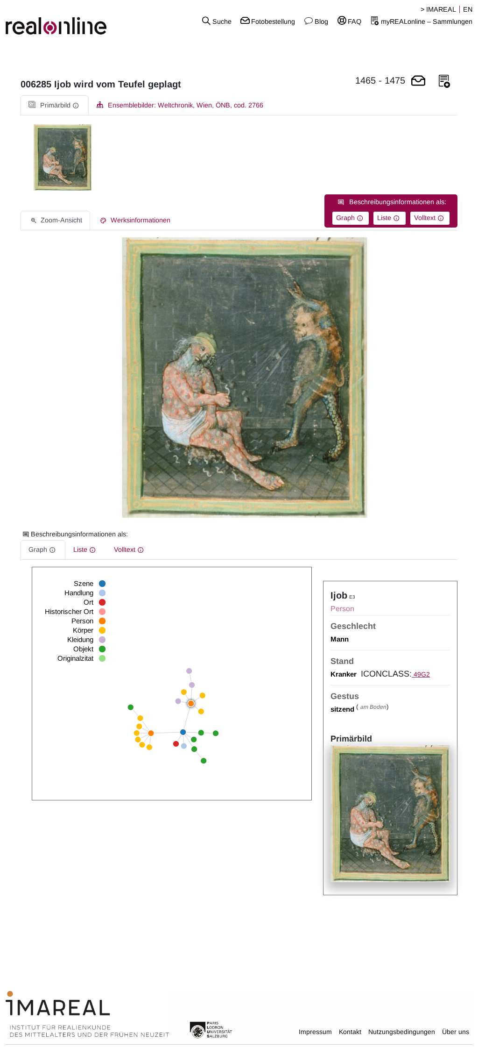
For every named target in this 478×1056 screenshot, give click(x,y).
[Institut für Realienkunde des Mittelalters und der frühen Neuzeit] (87, 1014)
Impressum (315, 1031)
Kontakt (350, 1031)
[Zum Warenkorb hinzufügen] (418, 81)
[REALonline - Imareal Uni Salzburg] (80, 21)
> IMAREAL (438, 9)
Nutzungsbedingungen (401, 1031)
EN (467, 9)
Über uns (455, 1031)
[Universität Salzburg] (211, 1029)
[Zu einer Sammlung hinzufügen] (444, 81)
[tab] (55, 105)
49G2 (421, 674)
